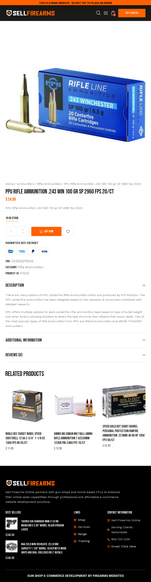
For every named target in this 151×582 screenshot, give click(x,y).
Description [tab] (15, 285)
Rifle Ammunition (49, 184)
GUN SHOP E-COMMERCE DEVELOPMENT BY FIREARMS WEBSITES (75, 575)
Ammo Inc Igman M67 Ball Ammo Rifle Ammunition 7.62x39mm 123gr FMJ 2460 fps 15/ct (73, 438)
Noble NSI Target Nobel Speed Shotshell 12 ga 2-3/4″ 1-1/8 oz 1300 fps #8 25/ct (25, 438)
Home (10, 184)
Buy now (48, 231)
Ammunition (25, 184)
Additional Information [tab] (24, 340)
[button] (106, 13)
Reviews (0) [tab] (14, 355)
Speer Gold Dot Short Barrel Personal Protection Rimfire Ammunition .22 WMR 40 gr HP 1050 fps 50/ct (124, 433)
